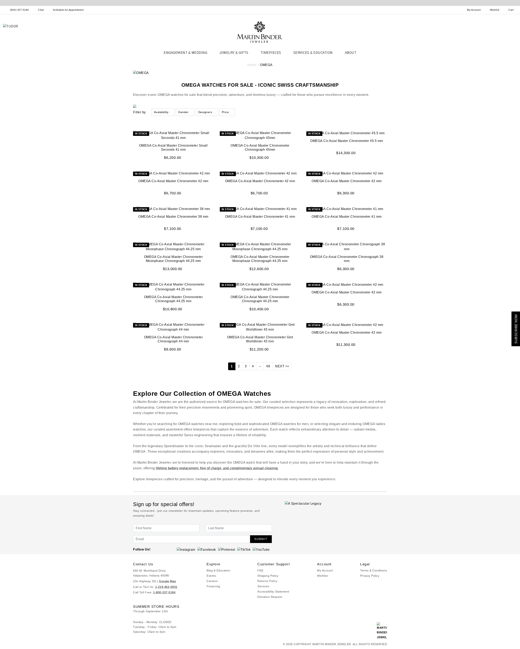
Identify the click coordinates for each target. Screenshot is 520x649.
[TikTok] (243, 549)
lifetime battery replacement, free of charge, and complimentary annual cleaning (217, 468)
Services (263, 586)
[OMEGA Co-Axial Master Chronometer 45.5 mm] (347, 133)
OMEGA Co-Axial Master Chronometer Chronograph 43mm (260, 147)
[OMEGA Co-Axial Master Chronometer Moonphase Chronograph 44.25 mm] (173, 246)
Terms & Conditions (373, 570)
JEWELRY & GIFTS (233, 52)
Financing (213, 586)
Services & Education (313, 52)
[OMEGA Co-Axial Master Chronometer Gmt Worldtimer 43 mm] (260, 327)
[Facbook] (206, 549)
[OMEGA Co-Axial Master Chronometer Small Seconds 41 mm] (173, 135)
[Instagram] (186, 549)
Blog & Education (218, 570)
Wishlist (322, 575)
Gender (183, 112)
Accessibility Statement (273, 591)
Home (252, 65)
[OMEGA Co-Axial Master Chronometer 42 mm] (173, 173)
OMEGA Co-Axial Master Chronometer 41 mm (260, 216)
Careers (212, 581)
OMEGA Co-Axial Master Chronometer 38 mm (173, 216)
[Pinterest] (226, 549)
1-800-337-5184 (164, 592)
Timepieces (271, 52)
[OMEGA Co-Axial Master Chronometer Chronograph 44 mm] (173, 327)
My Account (325, 570)
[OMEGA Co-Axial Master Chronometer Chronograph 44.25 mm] (173, 286)
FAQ (260, 570)
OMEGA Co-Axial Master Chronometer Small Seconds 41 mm (173, 147)
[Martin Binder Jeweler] (260, 32)
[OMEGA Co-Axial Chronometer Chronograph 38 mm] (346, 246)
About (350, 52)
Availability (161, 112)
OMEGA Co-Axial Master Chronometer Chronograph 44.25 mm (173, 299)
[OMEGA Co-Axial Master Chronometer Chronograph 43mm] (260, 135)
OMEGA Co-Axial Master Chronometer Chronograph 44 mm (173, 339)
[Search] (456, 10)
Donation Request (269, 596)
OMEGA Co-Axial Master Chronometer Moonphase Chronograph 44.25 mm (173, 259)
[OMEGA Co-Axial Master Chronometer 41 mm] (260, 208)
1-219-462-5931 (166, 586)
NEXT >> (282, 366)
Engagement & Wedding (185, 52)
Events (211, 575)
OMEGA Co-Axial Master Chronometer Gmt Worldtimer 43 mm (260, 339)
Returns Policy (267, 581)
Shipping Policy (267, 575)
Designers (205, 112)
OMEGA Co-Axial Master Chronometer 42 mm (173, 181)
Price (225, 112)
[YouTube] (261, 549)
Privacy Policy (369, 575)
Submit (261, 539)
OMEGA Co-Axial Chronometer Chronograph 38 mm (347, 259)
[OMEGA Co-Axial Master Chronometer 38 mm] (173, 208)
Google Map (167, 581)
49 (268, 366)
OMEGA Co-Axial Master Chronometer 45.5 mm (346, 141)
